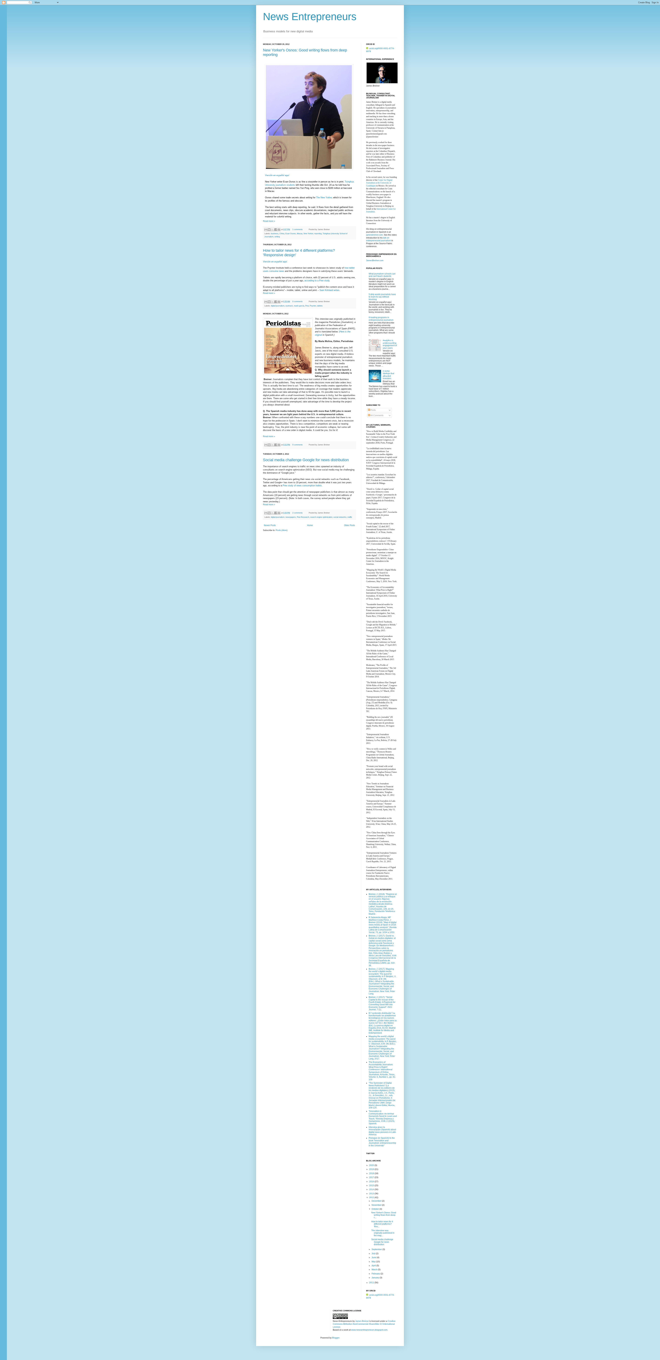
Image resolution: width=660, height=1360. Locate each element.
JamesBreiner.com (374, 260)
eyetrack (289, 306)
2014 (372, 1189)
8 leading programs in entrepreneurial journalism (381, 318)
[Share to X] (272, 229)
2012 (372, 1197)
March (375, 1269)
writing (277, 237)
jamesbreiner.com (374, 235)
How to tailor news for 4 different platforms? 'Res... (382, 1224)
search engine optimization (321, 517)
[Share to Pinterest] (279, 229)
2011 (372, 1282)
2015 (372, 1185)
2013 (372, 1193)
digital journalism (277, 306)
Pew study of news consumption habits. (303, 485)
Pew (307, 306)
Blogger (335, 1338)
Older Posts (349, 525)
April (374, 1265)
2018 (372, 1173)
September (377, 1249)
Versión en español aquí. (277, 175)
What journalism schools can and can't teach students (382, 275)
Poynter (313, 306)
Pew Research (303, 517)
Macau (299, 233)
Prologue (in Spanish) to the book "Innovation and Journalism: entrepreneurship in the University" (382, 1142)
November (377, 1205)
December (377, 1201)
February (376, 1273)
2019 (372, 1169)
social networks (339, 517)
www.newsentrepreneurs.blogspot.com (369, 1330)
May (374, 1261)
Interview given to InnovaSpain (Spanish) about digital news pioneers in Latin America (382, 1131)
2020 (372, 1165)
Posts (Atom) (282, 530)
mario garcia (299, 306)
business (274, 233)
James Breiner (362, 1321)
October (376, 1209)
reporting (318, 233)
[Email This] (266, 229)
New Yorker (308, 233)
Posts (373, 410)
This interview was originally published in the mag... (382, 1233)
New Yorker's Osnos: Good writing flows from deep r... (383, 1215)
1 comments (297, 229)
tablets (320, 306)
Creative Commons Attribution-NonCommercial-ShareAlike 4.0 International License (364, 1324)
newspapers (290, 517)
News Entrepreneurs (309, 16)
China (281, 233)
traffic (350, 517)
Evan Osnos (290, 233)
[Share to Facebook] (275, 229)
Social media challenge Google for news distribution (306, 460)
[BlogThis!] (269, 229)
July (374, 1253)
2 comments (297, 513)
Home (310, 525)
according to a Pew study (316, 280)
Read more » (269, 221)
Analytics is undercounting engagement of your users (390, 344)
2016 (372, 1181)
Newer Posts (270, 525)
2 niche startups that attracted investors (388, 375)
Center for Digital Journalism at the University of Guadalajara (379, 183)
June (374, 1257)
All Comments (376, 415)
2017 (372, 1177)
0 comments (297, 301)
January (376, 1277)
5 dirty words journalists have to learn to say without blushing (382, 297)
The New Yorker (324, 197)
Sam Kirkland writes (329, 290)
